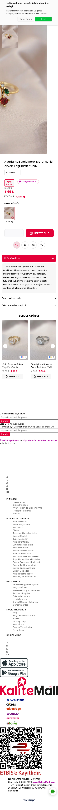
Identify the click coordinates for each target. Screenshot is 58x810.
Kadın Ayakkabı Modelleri (26, 556)
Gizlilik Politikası (20, 505)
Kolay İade (18, 624)
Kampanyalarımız (22, 524)
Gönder (5, 421)
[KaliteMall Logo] (29, 686)
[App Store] (29, 663)
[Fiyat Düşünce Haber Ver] (41, 245)
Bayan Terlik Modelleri (24, 565)
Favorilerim (18, 630)
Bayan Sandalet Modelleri (26, 562)
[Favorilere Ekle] (16, 245)
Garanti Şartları (21, 605)
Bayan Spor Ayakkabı (24, 568)
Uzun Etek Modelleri (23, 544)
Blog (15, 612)
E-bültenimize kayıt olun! (12, 413)
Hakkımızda (19, 502)
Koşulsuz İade (20, 587)
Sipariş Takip (19, 621)
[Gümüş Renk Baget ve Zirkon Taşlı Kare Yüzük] (43, 340)
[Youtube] (7, 492)
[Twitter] (7, 480)
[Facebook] (7, 477)
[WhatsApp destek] (52, 791)
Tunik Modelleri (20, 539)
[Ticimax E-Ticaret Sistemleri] (29, 800)
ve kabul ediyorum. (28, 442)
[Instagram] (7, 483)
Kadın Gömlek (20, 536)
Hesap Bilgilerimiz (22, 510)
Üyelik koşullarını (9, 440)
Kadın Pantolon (21, 541)
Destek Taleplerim (22, 627)
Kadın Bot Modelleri (23, 573)
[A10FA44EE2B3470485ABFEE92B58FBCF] (29, 751)
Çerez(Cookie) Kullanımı (25, 602)
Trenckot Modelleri (22, 553)
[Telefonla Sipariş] (25, 245)
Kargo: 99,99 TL (30, 182)
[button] (17, 172)
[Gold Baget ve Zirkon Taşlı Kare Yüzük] (15, 340)
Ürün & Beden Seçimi (14, 305)
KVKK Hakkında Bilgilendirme (27, 507)
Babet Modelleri (21, 570)
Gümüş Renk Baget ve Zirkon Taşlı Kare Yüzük (41, 365)
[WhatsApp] (7, 486)
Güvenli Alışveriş (21, 596)
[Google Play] (29, 672)
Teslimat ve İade (11, 298)
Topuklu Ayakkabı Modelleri (27, 559)
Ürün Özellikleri (12, 258)
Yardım (16, 618)
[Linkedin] (7, 489)
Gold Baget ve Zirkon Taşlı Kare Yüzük (12, 365)
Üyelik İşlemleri (20, 599)
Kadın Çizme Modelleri (24, 576)
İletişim (16, 513)
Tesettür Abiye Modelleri (25, 533)
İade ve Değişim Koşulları (26, 584)
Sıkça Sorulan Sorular (24, 615)
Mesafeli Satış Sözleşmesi (26, 590)
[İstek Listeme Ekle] (33, 245)
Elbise (16, 530)
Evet (43, 19)
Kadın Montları (20, 547)
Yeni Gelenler (20, 521)
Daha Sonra (26, 19)
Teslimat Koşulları (22, 593)
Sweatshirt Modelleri (23, 550)
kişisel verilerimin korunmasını (40, 440)
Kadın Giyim (19, 527)
